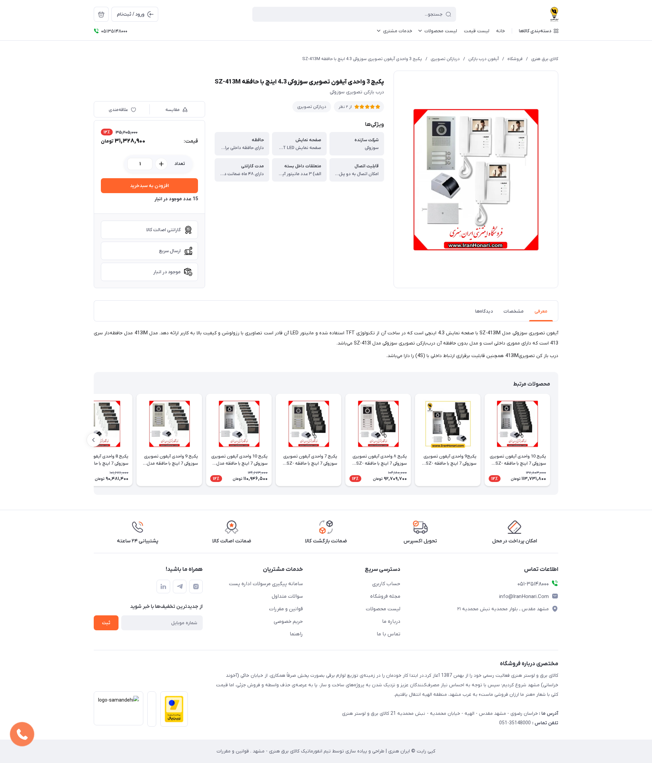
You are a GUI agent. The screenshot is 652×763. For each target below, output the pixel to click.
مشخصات (514, 311)
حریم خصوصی (288, 621)
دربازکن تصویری (445, 59)
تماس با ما (388, 634)
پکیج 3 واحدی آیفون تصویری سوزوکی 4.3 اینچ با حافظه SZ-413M (362, 59)
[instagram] (196, 586)
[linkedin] (163, 586)
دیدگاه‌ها (484, 311)
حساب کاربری (386, 583)
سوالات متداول (287, 596)
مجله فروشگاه (385, 596)
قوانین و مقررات (286, 609)
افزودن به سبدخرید (149, 186)
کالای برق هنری (544, 59)
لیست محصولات (383, 609)
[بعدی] (94, 440)
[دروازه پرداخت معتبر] (172, 711)
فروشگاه (515, 59)
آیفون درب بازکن (483, 59)
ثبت (106, 623)
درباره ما (391, 621)
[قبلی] (558, 440)
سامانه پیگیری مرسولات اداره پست (266, 583)
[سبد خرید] (101, 14)
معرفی (541, 311)
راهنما (296, 634)
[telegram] (179, 586)
